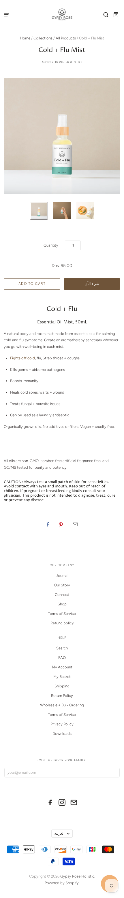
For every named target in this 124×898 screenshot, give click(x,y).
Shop (62, 604)
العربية (59, 833)
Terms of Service (62, 613)
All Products (66, 38)
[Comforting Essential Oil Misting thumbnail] (62, 210)
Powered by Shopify (62, 883)
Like (47, 524)
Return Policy (62, 695)
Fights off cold (22, 358)
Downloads (62, 733)
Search (62, 648)
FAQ (62, 657)
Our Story (62, 585)
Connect (62, 594)
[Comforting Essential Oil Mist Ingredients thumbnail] (85, 210)
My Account (62, 667)
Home (25, 38)
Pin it (60, 524)
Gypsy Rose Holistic (62, 62)
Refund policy (62, 623)
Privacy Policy (62, 724)
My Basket (62, 676)
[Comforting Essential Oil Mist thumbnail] (39, 210)
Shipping (62, 686)
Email (75, 524)
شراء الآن (92, 283)
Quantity (51, 245)
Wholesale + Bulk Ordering (62, 705)
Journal (62, 575)
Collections (42, 38)
